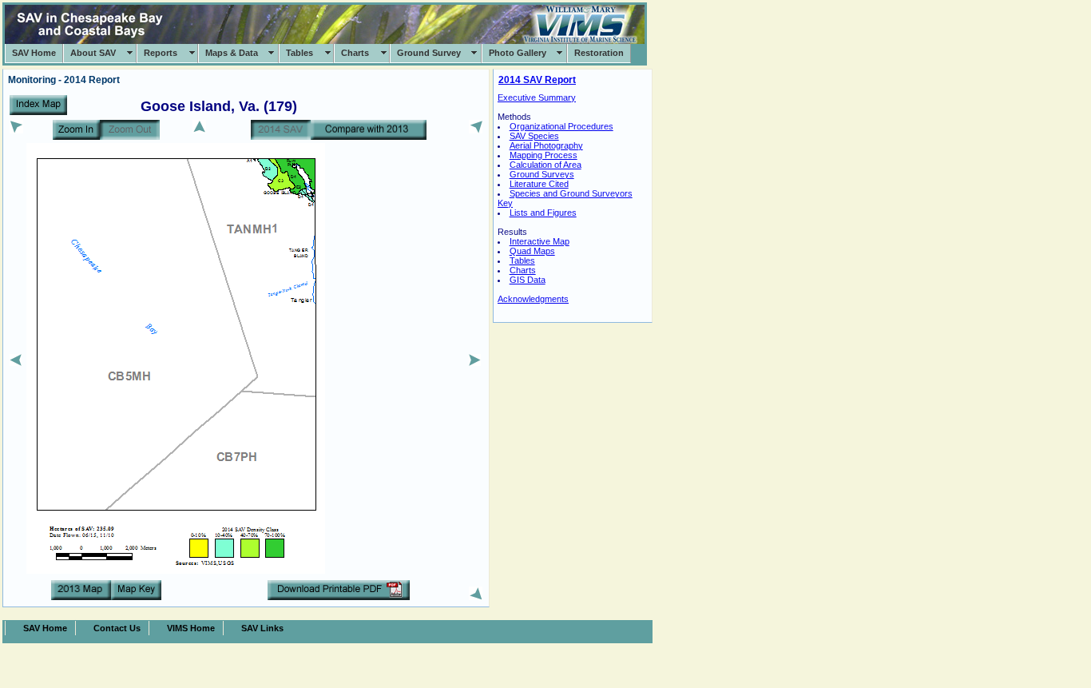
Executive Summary (537, 97)
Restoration (599, 53)
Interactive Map (539, 241)
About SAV (93, 53)
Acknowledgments (533, 299)
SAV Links (262, 628)
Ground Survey (429, 53)
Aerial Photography (546, 145)
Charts (355, 53)
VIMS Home (191, 628)
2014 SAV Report (537, 80)
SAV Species (534, 136)
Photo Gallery (517, 53)
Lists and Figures (543, 212)
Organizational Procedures (561, 126)
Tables (299, 53)
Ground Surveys (542, 174)
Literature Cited (539, 184)
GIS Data (528, 279)
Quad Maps (532, 251)
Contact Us (117, 628)
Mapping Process (543, 155)
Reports (160, 53)
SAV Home (34, 53)
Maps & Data (231, 53)
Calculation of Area (545, 164)
